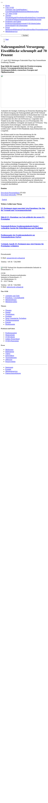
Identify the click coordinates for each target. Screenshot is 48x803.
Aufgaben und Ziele (12, 10)
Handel (14, 17)
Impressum (9, 367)
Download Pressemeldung (10, 193)
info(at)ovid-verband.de (15, 287)
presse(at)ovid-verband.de (16, 258)
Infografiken (31, 29)
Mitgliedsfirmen (21, 12)
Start (7, 39)
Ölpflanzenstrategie (19, 19)
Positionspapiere (11, 23)
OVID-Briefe (31, 23)
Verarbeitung (21, 17)
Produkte (29, 17)
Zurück (4, 200)
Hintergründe (21, 23)
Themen (8, 15)
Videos (24, 29)
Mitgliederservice (11, 31)
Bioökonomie (36, 19)
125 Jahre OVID (11, 13)
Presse (7, 27)
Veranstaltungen (41, 29)
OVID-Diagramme (21, 25)
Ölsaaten (8, 17)
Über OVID (9, 8)
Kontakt (8, 369)
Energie (29, 19)
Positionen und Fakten (13, 21)
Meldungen (9, 29)
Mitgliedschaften (33, 12)
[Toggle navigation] (2, 2)
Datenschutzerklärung (13, 373)
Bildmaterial (17, 29)
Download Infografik (8, 195)
